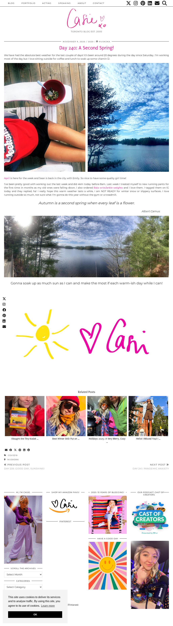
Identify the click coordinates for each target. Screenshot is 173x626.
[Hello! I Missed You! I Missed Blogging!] (148, 416)
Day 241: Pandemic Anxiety (151, 466)
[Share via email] (6, 450)
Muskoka (13, 459)
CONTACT (98, 3)
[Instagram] (136, 3)
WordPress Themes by (151, 622)
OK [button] (35, 614)
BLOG (11, 3)
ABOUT (82, 3)
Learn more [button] (48, 605)
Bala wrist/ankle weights (108, 187)
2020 (91, 41)
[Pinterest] (143, 3)
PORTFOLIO (28, 3)
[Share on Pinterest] (20, 450)
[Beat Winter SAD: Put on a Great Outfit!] (66, 416)
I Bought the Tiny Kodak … (24, 438)
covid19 (13, 455)
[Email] (157, 3)
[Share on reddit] (29, 450)
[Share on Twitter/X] (15, 450)
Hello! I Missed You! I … (148, 438)
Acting (47, 3)
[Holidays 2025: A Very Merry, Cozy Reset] (107, 416)
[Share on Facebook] (11, 450)
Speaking (64, 3)
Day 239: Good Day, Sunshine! (24, 466)
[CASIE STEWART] (86, 15)
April (7, 178)
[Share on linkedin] (24, 450)
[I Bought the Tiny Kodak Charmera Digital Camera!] (24, 416)
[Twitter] (128, 3)
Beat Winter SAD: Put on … (65, 438)
